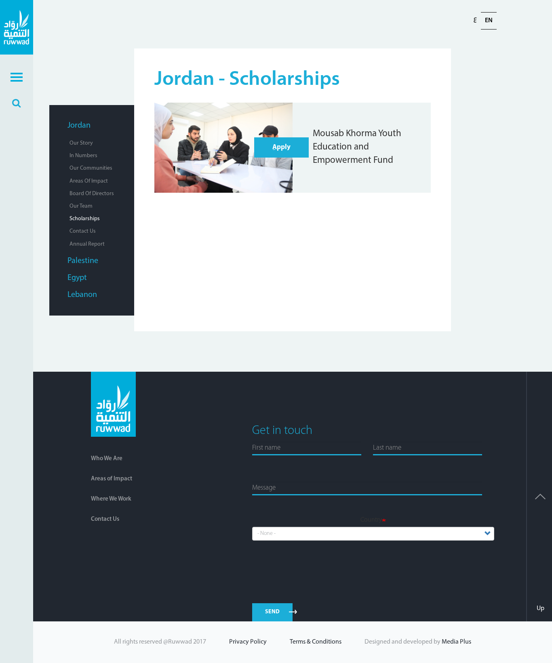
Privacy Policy (248, 642)
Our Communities (91, 168)
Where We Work (111, 499)
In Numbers (83, 156)
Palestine (82, 261)
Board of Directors (92, 194)
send (272, 612)
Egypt (77, 278)
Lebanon (82, 295)
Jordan (79, 126)
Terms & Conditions (315, 642)
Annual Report (87, 244)
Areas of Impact (89, 181)
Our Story (81, 143)
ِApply (281, 147)
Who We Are (106, 459)
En (489, 20)
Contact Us (83, 231)
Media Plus (456, 642)
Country (371, 520)
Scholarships (85, 219)
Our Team (81, 206)
